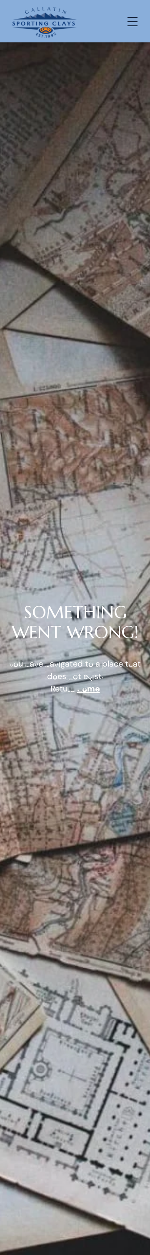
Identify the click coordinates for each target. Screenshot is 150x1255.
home (88, 688)
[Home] (43, 21)
